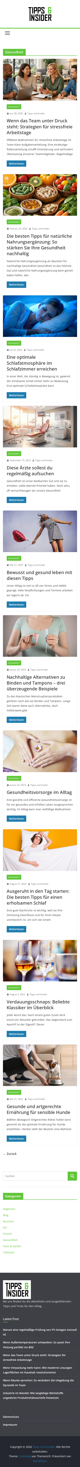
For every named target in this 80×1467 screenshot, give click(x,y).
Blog (5, 1215)
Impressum (10, 1424)
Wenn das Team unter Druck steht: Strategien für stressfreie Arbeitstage (40, 126)
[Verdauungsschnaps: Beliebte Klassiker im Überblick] (40, 960)
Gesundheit (14, 106)
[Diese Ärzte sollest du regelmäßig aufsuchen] (40, 426)
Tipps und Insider (36, 113)
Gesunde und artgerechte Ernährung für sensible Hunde (38, 1109)
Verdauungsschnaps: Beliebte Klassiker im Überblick (38, 1005)
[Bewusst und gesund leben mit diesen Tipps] (40, 531)
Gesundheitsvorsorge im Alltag (39, 792)
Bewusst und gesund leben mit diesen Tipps (39, 575)
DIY (5, 1227)
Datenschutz (11, 1417)
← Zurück (10, 1154)
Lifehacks (9, 1252)
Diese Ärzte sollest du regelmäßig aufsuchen (30, 471)
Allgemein (9, 1209)
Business (8, 1221)
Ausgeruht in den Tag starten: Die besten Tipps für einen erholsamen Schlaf (38, 897)
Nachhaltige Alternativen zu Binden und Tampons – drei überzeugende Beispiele (36, 683)
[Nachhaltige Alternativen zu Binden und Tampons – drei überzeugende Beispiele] (40, 636)
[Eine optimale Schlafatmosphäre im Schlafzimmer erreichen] (40, 316)
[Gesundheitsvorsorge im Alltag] (40, 751)
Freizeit (7, 1233)
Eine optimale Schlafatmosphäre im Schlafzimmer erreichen (32, 363)
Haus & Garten (12, 1246)
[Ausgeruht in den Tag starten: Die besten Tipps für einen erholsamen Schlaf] (40, 850)
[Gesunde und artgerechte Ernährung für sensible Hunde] (40, 1065)
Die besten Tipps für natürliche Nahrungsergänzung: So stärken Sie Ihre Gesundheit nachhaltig (39, 245)
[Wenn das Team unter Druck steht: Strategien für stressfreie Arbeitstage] (40, 79)
